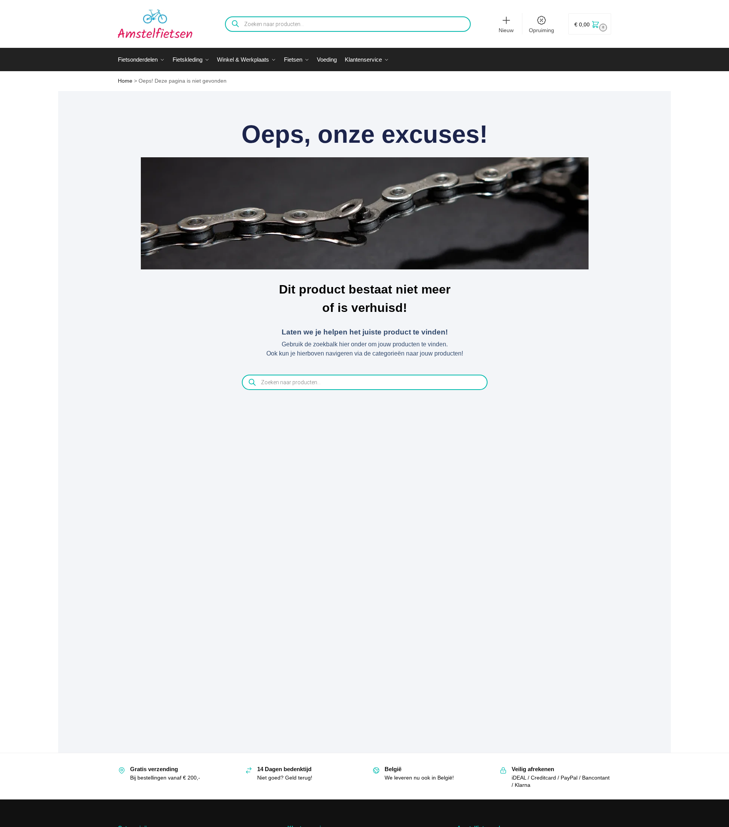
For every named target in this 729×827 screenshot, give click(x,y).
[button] (589, 23)
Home (125, 81)
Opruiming (541, 30)
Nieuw (506, 30)
